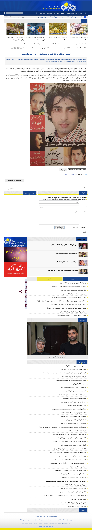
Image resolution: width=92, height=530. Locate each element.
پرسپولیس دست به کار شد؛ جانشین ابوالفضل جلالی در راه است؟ (69, 286)
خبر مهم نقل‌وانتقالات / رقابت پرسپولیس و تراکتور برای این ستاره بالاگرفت (66, 481)
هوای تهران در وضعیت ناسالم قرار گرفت (75, 485)
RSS (21, 520)
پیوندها (62, 13)
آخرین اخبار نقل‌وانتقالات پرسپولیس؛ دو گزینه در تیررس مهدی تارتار (68, 452)
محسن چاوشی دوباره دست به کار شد (75, 366)
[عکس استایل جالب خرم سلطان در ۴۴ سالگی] (83, 263)
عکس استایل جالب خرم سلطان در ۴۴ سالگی (67, 262)
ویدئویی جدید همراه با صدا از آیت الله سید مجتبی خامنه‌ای (69, 434)
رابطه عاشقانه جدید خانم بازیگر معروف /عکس (67, 253)
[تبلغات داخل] (15, 242)
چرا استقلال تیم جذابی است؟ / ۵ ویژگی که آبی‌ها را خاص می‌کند (68, 463)
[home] (85, 13)
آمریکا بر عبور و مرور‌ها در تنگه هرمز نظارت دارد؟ (73, 445)
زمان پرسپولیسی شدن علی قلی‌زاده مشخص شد (73, 294)
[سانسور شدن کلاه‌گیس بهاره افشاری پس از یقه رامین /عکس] (83, 272)
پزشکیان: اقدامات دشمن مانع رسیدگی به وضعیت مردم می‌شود (69, 409)
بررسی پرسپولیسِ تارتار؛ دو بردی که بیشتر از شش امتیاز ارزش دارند (68, 297)
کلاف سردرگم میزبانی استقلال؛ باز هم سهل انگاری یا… (71, 438)
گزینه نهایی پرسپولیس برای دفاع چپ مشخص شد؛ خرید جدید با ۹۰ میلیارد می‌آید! (64, 373)
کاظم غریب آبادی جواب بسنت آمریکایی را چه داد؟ (72, 423)
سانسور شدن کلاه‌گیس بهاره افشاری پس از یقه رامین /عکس (62, 270)
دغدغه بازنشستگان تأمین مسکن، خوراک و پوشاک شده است (69, 441)
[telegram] (26, 291)
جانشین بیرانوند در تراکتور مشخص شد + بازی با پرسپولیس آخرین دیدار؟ (66, 308)
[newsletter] (14, 180)
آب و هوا (33, 520)
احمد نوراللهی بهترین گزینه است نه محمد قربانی (73, 387)
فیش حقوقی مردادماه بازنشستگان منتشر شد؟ (73, 503)
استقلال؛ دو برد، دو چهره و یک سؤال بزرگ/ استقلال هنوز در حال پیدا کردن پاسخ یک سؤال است (60, 301)
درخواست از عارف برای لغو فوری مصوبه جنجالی (73, 377)
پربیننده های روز (75, 279)
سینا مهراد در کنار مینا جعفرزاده (78, 467)
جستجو (54, 520)
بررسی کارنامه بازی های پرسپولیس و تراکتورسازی (73, 283)
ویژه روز (50, 279)
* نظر (85, 211)
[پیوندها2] (15, 254)
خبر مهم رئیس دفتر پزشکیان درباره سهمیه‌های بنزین (72, 477)
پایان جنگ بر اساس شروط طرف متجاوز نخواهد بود (72, 456)
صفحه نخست (83, 43)
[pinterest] (26, 302)
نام (86, 202)
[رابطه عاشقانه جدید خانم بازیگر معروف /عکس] (83, 255)
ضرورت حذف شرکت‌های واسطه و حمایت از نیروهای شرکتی (70, 470)
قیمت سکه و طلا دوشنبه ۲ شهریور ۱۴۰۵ (58, 38)
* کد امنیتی (84, 227)
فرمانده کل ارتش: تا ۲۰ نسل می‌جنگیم (76, 420)
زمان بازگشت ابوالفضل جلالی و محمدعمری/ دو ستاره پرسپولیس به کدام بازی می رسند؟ (62, 427)
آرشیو (59, 520)
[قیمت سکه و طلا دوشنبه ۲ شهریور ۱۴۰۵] (57, 29)
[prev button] (34, 320)
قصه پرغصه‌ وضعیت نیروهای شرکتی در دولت (74, 391)
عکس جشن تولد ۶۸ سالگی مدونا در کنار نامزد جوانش (64, 245)
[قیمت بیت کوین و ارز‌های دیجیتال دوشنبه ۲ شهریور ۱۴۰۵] (14, 29)
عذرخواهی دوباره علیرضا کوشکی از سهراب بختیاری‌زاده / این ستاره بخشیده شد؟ (64, 496)
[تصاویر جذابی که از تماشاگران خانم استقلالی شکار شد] (57, 354)
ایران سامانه (42, 526)
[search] (5, 13)
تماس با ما (49, 13)
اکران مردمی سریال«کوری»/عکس (57, 357)
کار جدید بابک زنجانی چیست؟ (77, 431)
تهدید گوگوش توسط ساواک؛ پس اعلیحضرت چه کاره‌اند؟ (71, 380)
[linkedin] (26, 288)
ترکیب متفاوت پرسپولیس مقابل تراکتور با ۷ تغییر (73, 413)
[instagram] (26, 283)
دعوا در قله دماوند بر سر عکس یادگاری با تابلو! (73, 369)
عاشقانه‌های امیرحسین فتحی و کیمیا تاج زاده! (73, 474)
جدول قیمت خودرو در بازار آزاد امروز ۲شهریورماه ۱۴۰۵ (35, 38)
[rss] (36, 13)
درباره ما (56, 13)
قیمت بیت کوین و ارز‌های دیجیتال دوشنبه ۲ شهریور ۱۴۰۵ (15, 38)
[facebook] (26, 306)
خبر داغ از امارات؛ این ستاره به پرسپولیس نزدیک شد (72, 402)
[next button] (29, 320)
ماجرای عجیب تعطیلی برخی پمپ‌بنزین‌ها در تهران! (72, 395)
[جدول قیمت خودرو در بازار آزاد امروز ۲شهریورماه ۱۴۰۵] (36, 29)
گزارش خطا (8, 189)
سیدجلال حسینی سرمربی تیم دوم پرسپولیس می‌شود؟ (71, 315)
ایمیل (85, 206)
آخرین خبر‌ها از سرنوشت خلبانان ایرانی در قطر (73, 488)
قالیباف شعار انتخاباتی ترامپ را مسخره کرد (74, 398)
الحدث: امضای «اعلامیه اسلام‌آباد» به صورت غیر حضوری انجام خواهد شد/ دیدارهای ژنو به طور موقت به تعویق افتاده (54, 17)
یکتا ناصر (67, 174)
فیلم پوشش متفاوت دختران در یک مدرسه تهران (73, 492)
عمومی (77, 43)
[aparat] (26, 296)
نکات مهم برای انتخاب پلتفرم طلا (77, 506)
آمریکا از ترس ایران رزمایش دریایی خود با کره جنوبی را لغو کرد (69, 459)
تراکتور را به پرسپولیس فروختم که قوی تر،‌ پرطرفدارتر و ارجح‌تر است (68, 304)
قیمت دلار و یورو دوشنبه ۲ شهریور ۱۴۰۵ (78, 38)
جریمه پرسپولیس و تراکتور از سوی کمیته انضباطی (73, 312)
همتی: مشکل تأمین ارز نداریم (78, 384)
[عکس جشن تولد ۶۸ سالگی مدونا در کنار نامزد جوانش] (83, 246)
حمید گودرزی (74, 174)
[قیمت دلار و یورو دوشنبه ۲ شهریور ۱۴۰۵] (78, 29)
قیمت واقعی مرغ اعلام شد (78, 499)
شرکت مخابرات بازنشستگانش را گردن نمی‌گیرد (73, 416)
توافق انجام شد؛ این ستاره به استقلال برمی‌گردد (73, 290)
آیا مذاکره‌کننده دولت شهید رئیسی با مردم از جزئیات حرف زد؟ (69, 449)
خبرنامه (38, 520)
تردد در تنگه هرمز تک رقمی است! (77, 405)
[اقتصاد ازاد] (15, 269)
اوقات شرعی (26, 520)
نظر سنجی (42, 13)
